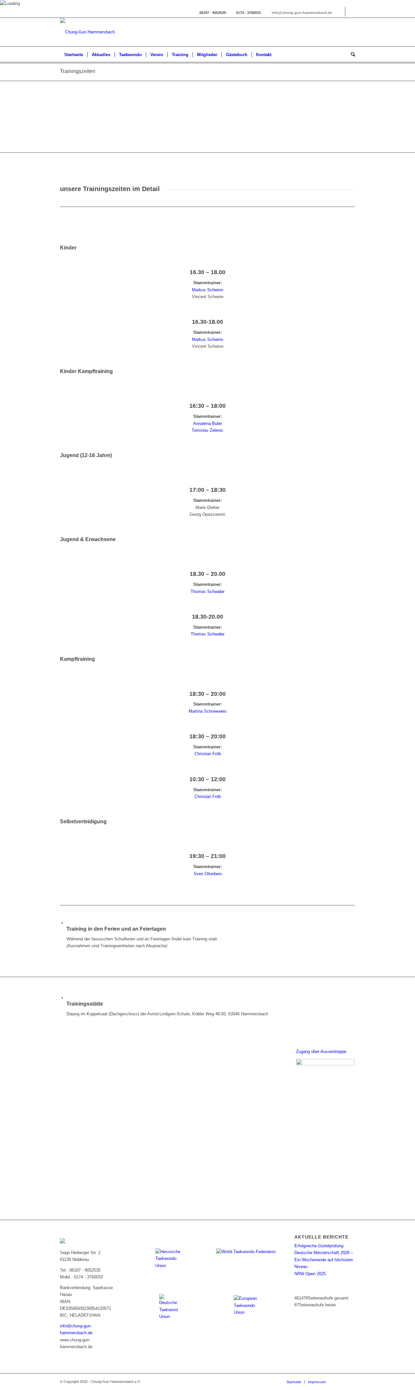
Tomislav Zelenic (207, 430)
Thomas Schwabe (207, 591)
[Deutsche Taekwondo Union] (168, 1307)
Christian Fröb (208, 753)
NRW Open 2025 (310, 1273)
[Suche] (351, 55)
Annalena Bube (207, 423)
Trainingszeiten (77, 71)
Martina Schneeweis (208, 711)
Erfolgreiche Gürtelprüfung (318, 1245)
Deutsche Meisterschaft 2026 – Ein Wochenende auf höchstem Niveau (323, 1259)
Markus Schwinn (207, 289)
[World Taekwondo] (246, 1258)
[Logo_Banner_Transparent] (87, 32)
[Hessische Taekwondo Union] (168, 1261)
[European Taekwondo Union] (246, 1308)
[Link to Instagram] (340, 12)
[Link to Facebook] (350, 12)
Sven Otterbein (208, 873)
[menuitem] (73, 55)
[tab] (207, 248)
